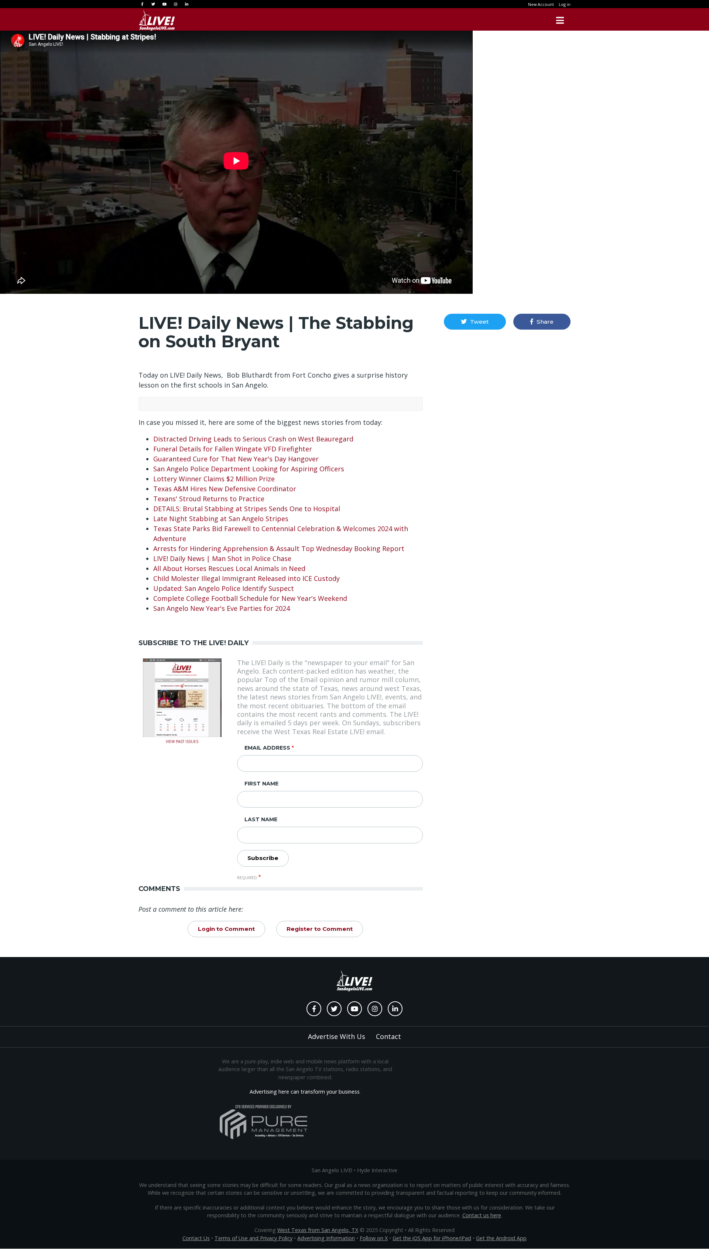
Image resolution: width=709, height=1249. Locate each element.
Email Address (267, 747)
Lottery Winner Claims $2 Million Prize (214, 478)
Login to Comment (226, 928)
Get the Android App (501, 1238)
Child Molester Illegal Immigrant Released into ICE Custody (246, 578)
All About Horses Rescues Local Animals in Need (229, 568)
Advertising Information (326, 1238)
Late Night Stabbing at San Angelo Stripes (221, 518)
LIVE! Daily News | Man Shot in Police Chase (222, 558)
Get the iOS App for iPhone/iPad (432, 1238)
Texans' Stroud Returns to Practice (208, 498)
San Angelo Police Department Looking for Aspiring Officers (248, 468)
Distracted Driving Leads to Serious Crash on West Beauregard (253, 438)
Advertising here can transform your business (305, 1091)
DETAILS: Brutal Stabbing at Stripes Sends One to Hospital (246, 508)
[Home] (156, 20)
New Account (541, 4)
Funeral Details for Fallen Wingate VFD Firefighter (233, 448)
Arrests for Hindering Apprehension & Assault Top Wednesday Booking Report (278, 548)
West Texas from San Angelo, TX (317, 1229)
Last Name (260, 819)
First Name (261, 783)
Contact (388, 1036)
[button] (475, 322)
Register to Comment (320, 928)
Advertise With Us (336, 1036)
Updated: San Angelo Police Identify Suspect (223, 588)
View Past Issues (182, 740)
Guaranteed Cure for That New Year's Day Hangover (236, 458)
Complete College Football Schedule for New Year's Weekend (250, 598)
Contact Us (196, 1238)
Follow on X (374, 1238)
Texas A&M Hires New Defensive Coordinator (224, 488)
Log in (565, 4)
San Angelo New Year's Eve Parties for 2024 (221, 608)
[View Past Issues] (182, 696)
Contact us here (481, 1215)
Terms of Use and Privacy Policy (253, 1238)
